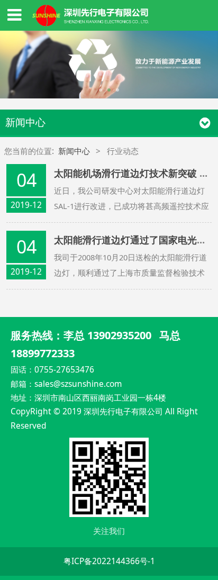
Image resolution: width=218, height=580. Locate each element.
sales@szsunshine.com (78, 383)
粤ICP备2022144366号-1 (109, 561)
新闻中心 (74, 151)
